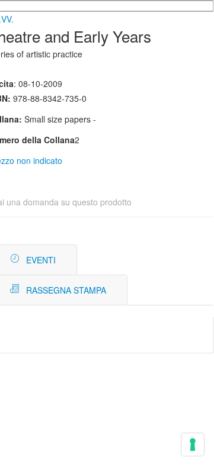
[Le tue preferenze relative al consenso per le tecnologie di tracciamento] (192, 444)
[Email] (197, 260)
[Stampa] (179, 260)
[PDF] (162, 260)
